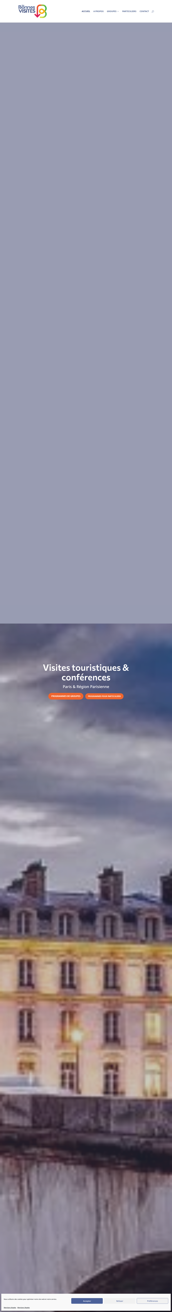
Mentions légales (10, 1307)
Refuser (119, 1301)
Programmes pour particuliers (104, 696)
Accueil (86, 11)
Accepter (87, 1301)
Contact (144, 11)
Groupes (111, 11)
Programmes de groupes (65, 696)
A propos (98, 11)
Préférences (152, 1301)
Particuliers (129, 11)
